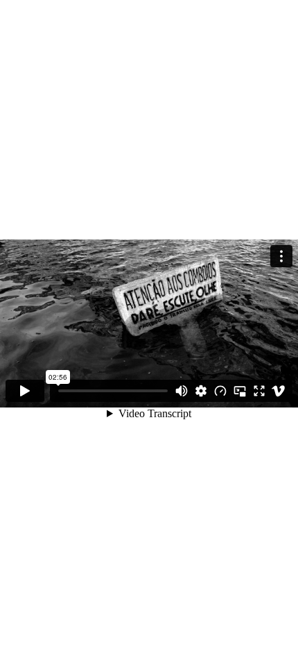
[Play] (25, 391)
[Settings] (201, 391)
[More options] (281, 256)
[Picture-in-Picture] (239, 391)
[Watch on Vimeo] (278, 391)
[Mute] (181, 391)
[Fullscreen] (259, 391)
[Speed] (220, 391)
